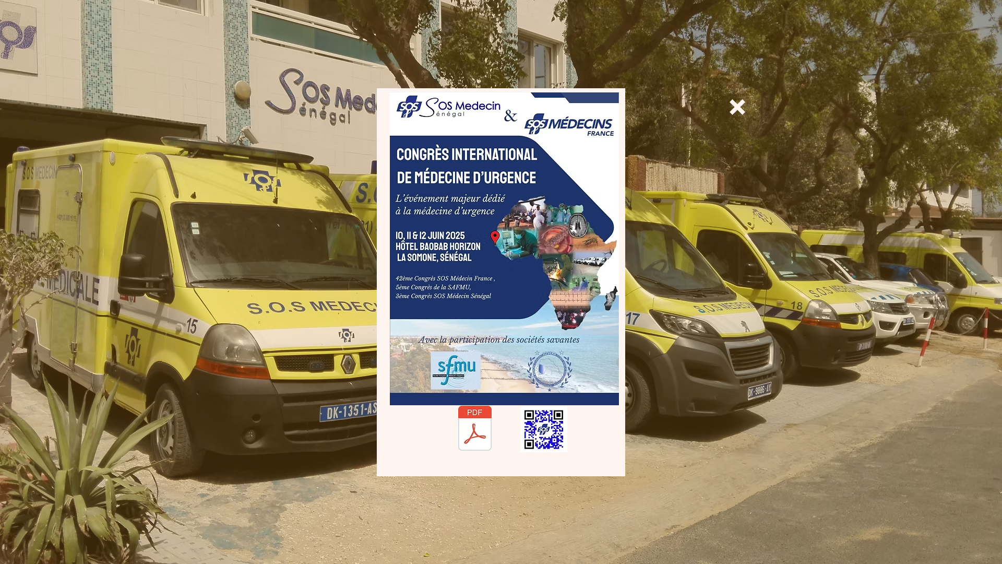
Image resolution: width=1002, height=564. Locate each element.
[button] (737, 107)
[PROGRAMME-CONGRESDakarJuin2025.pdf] (475, 429)
